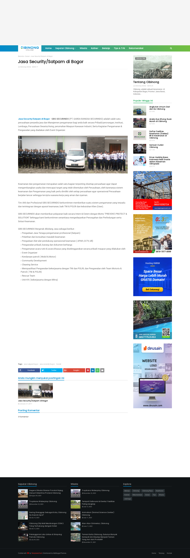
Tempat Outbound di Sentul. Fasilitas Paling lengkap (98, 502)
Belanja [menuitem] (106, 48)
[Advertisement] (95, 23)
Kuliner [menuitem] (94, 48)
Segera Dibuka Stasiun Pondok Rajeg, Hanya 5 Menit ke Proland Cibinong (46, 491)
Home (154, 553)
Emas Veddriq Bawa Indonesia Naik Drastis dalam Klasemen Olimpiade (159, 160)
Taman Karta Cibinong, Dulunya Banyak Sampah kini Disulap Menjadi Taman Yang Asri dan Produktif (99, 537)
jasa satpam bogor (31, 364)
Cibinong (136, 491)
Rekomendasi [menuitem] (136, 48)
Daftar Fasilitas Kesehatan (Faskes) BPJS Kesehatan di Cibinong (159, 134)
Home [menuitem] (48, 48)
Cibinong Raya (147, 491)
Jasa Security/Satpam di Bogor (34, 119)
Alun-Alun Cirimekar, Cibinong (95, 523)
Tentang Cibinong (146, 82)
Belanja (127, 491)
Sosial (27, 56)
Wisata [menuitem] (83, 48)
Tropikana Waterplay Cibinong (43, 501)
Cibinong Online (25, 67)
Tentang (161, 553)
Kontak (169, 553)
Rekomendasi (137, 495)
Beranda (21, 56)
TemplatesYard (37, 553)
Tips (154, 495)
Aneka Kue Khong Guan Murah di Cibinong (160, 120)
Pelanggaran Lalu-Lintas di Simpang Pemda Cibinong (45, 535)
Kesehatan (159, 491)
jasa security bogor (47, 364)
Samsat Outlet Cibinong (156, 146)
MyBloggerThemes (59, 553)
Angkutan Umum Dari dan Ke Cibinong (159, 108)
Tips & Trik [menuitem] (119, 48)
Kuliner (126, 495)
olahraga (127, 499)
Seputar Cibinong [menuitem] (64, 48)
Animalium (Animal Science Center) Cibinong (98, 513)
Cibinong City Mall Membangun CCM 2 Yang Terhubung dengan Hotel (46, 524)
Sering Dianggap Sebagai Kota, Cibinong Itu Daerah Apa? (47, 513)
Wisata (161, 495)
